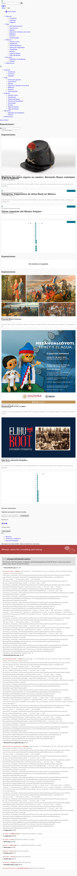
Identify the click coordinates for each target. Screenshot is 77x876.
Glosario (12, 61)
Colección (9, 16)
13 (36, 246)
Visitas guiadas (14, 38)
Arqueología (13, 49)
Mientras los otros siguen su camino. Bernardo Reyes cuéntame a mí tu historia (38, 178)
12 (36, 244)
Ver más (71, 191)
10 (36, 241)
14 (36, 248)
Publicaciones (10, 63)
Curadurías (13, 18)
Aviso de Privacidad (12, 540)
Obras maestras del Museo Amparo (22, 211)
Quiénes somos (14, 41)
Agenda (12, 30)
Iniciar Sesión (11, 11)
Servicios (12, 36)
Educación (9, 57)
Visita (7, 24)
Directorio (9, 536)
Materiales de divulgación (18, 59)
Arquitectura (13, 43)
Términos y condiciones (13, 538)
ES (4, 8)
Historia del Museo (15, 45)
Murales (12, 51)
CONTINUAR (24, 516)
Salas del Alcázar (15, 55)
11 (36, 242)
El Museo (8, 40)
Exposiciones (14, 28)
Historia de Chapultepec (17, 47)
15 (36, 250)
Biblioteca (13, 34)
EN (9, 8)
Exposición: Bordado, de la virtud (20, 32)
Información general (16, 26)
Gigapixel (12, 22)
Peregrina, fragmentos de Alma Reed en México (29, 194)
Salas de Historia (15, 53)
